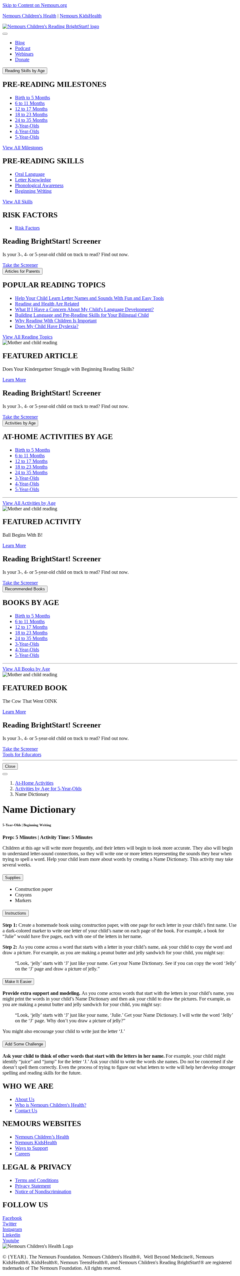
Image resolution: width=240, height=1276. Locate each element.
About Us (24, 1099)
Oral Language (30, 174)
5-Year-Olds (27, 137)
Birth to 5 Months (32, 97)
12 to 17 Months (31, 109)
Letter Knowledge (33, 179)
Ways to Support (31, 1148)
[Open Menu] (5, 774)
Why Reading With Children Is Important (56, 320)
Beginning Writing (33, 191)
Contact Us (26, 1110)
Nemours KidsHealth (81, 15)
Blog (20, 42)
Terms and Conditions (36, 1180)
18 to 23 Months (31, 114)
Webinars (24, 54)
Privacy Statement (33, 1186)
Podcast (22, 48)
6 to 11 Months (30, 103)
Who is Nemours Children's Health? (50, 1105)
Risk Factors (27, 228)
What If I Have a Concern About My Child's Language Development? (84, 309)
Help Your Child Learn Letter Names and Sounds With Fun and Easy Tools (89, 298)
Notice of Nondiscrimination (43, 1191)
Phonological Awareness (39, 185)
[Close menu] (5, 34)
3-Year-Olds (27, 125)
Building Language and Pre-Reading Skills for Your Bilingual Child (82, 315)
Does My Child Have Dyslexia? (46, 326)
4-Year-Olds (27, 131)
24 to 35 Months (31, 120)
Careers (22, 1153)
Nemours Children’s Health (42, 1136)
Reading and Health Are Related (47, 303)
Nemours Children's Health (29, 15)
